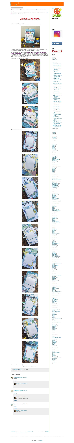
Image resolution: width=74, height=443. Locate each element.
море (53, 251)
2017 (53, 57)
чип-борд (53, 339)
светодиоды (54, 300)
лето (53, 239)
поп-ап (53, 289)
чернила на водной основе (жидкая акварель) (56, 337)
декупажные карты (55, 183)
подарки (53, 279)
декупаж (53, 182)
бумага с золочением (55, 159)
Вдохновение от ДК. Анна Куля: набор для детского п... (57, 94)
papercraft (53, 360)
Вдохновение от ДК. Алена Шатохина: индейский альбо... (57, 84)
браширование (54, 157)
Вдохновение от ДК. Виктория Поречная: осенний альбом (56, 109)
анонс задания (54, 150)
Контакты (13, 4)
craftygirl (53, 355)
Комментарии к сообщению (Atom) (21, 432)
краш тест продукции (55, 233)
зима (53, 205)
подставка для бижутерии (56, 286)
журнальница (54, 199)
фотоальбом (54, 326)
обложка (53, 266)
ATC (53, 353)
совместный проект (55, 309)
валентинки (54, 160)
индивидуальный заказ (56, 210)
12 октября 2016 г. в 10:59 (23, 383)
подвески (53, 281)
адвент (53, 146)
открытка (53, 269)
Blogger (41, 440)
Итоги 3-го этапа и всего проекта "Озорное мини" (57, 63)
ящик (53, 351)
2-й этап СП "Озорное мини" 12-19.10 (56, 106)
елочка (53, 197)
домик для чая (54, 193)
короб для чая (54, 229)
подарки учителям (55, 280)
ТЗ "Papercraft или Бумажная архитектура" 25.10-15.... (57, 79)
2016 (53, 58)
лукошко (53, 241)
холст (53, 331)
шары (53, 340)
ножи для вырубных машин (56, 263)
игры (53, 207)
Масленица (54, 244)
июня (54, 132)
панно (53, 274)
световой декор (54, 299)
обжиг (53, 264)
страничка (54, 314)
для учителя (54, 188)
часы (53, 336)
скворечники (54, 303)
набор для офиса (55, 255)
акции (53, 147)
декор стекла (54, 178)
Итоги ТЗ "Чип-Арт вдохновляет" (56, 91)
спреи (53, 310)
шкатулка (53, 345)
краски (53, 231)
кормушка (53, 228)
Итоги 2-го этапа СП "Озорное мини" (56, 81)
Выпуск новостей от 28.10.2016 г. (56, 71)
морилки (53, 252)
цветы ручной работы (55, 335)
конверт (53, 224)
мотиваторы (54, 253)
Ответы (16, 395)
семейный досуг (54, 301)
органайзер (54, 267)
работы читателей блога (56, 291)
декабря (54, 59)
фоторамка (54, 328)
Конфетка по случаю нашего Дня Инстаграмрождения (56, 99)
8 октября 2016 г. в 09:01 (23, 377)
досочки (53, 195)
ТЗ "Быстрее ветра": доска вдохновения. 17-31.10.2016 (57, 96)
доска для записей (55, 194)
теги (53, 316)
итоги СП (53, 212)
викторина (54, 167)
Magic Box (54, 359)
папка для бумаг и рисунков (56, 275)
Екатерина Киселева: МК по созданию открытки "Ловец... (57, 76)
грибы (53, 171)
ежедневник (54, 196)
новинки (53, 258)
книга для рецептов (55, 221)
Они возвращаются (56, 116)
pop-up (53, 361)
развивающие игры (55, 292)
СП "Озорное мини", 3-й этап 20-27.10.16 (57, 89)
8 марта (53, 145)
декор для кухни (54, 173)
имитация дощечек (55, 209)
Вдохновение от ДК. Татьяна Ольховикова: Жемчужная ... (57, 69)
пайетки (53, 270)
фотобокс (53, 327)
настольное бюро (55, 257)
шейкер (53, 343)
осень (53, 268)
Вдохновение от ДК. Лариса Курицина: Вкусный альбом (57, 123)
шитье (53, 344)
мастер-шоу (54, 246)
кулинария (54, 234)
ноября (54, 60)
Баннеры (17, 4)
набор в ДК (54, 254)
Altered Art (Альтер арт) (55, 352)
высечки (53, 169)
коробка (53, 230)
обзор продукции (55, 265)
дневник (53, 189)
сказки (53, 302)
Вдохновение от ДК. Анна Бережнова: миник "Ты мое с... (57, 114)
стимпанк (53, 313)
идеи (53, 208)
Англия (53, 149)
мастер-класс (54, 245)
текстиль (53, 317)
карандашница (54, 217)
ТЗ (52, 319)
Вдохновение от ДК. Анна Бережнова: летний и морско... (57, 126)
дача (53, 172)
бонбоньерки (54, 156)
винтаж (53, 168)
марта (54, 136)
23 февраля (54, 144)
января (54, 138)
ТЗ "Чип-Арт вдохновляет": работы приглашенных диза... (57, 112)
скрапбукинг (19, 370)
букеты (53, 158)
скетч (53, 304)
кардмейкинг (54, 218)
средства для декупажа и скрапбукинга (56, 311)
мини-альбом (16, 370)
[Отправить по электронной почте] (23, 369)
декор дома (54, 174)
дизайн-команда (54, 186)
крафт (53, 232)
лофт (53, 240)
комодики (53, 223)
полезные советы (55, 288)
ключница (53, 220)
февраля (54, 137)
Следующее (13, 431)
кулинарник (54, 235)
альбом (53, 148)
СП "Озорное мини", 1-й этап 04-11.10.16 (57, 121)
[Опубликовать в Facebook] (26, 369)
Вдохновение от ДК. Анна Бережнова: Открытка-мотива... (57, 66)
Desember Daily (54, 356)
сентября (54, 128)
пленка (53, 278)
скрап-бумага (54, 305)
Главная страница (30, 431)
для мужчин (54, 187)
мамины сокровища (55, 243)
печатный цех (54, 277)
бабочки (53, 151)
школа (53, 346)
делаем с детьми (55, 184)
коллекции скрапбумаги (56, 222)
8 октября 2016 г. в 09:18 (23, 390)
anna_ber (17, 383)
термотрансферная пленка (56, 318)
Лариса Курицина (16, 390)
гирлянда (53, 170)
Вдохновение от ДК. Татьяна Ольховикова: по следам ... (57, 118)
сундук (53, 315)
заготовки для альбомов (56, 200)
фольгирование (54, 325)
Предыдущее (47, 431)
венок (53, 162)
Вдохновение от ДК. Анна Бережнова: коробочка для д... (57, 102)
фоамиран (54, 324)
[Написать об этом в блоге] (24, 369)
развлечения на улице (55, 293)
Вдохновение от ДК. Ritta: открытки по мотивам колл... (57, 73)
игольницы (54, 206)
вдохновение (54, 161)
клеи (53, 219)
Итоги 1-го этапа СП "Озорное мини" (56, 104)
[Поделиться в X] (25, 369)
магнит (53, 242)
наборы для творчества (56, 256)
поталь (53, 290)
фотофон (53, 329)
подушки (53, 287)
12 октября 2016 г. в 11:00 (23, 410)
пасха (53, 276)
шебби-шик (54, 341)
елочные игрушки (55, 198)
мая (54, 133)
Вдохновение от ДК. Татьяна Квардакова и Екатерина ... (57, 87)
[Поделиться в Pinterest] (27, 369)
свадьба (53, 298)
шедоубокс (54, 342)
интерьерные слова (55, 211)
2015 (53, 140)
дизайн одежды (54, 185)
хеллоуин (53, 330)
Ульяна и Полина (16, 377)
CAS (53, 354)
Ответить (15, 387)
